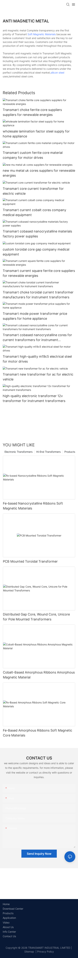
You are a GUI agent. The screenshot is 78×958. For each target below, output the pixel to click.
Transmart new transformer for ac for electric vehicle (38, 376)
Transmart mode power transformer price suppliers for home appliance (35, 316)
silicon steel (57, 72)
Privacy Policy (45, 951)
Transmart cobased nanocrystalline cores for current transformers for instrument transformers (37, 337)
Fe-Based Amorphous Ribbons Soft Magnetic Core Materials (37, 732)
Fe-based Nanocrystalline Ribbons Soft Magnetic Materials (33, 505)
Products (69, 451)
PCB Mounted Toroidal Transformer (30, 561)
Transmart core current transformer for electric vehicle (33, 191)
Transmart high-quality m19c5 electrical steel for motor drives (37, 359)
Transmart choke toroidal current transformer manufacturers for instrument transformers (38, 294)
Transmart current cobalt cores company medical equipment (34, 212)
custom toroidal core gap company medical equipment (36, 251)
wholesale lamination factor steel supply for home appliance (36, 133)
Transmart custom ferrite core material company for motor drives (33, 155)
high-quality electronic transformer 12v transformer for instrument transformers (34, 398)
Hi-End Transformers (48, 451)
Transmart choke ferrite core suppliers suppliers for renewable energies (32, 112)
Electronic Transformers (18, 451)
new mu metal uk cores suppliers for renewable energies (39, 173)
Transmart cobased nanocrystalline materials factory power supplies (37, 233)
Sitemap (29, 951)
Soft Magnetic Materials (42, 34)
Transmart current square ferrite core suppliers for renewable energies (39, 273)
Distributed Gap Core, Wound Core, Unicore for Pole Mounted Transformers (36, 616)
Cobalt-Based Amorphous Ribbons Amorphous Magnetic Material (39, 674)
